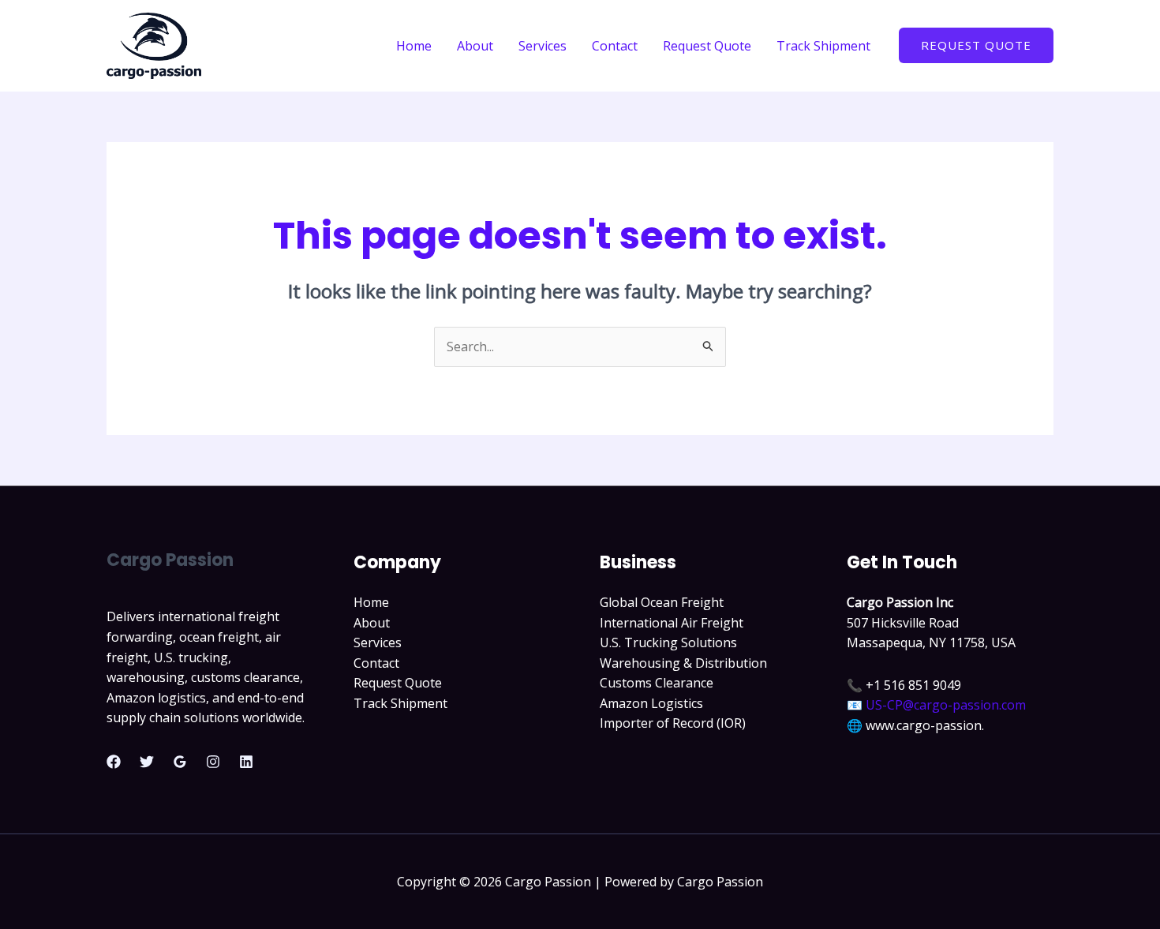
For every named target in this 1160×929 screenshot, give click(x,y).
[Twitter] (147, 762)
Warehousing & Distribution (683, 663)
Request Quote (707, 45)
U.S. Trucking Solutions (668, 642)
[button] (976, 45)
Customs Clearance (656, 682)
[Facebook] (114, 762)
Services (542, 45)
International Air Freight (671, 622)
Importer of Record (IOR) (673, 723)
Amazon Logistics (651, 703)
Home (414, 45)
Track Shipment (823, 45)
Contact (615, 45)
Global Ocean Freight (662, 602)
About (475, 45)
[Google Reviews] (180, 762)
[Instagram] (213, 762)
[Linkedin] (246, 762)
